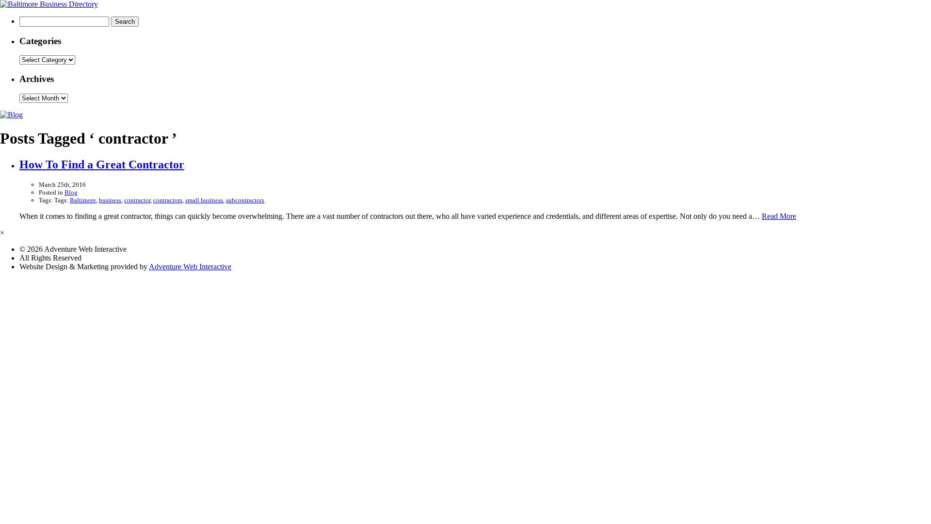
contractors (167, 200)
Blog (71, 192)
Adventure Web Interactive (190, 266)
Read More (779, 216)
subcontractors (245, 200)
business (110, 200)
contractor (137, 200)
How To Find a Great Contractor (101, 164)
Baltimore (83, 200)
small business (204, 200)
